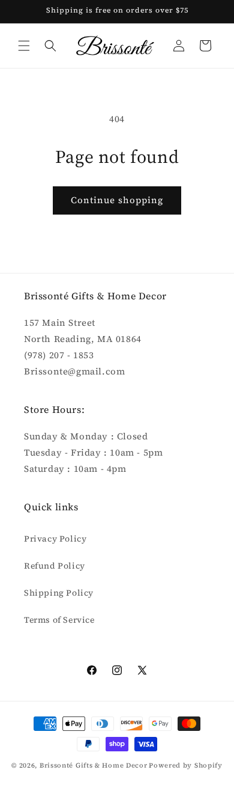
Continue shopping (117, 200)
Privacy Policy (55, 539)
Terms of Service (59, 620)
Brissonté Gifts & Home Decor (94, 765)
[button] (24, 45)
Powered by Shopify (186, 765)
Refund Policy (54, 566)
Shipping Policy (59, 593)
